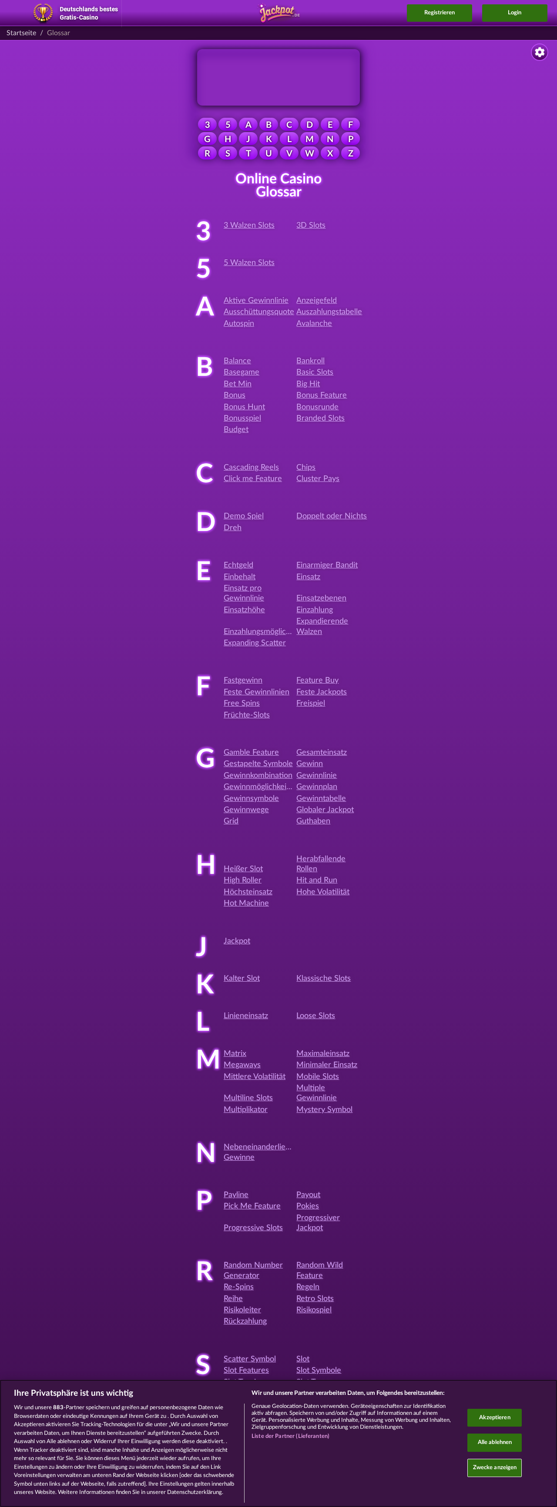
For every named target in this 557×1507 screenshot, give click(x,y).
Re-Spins (239, 1287)
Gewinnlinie (316, 776)
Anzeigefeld (316, 301)
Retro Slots (315, 1299)
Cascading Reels (251, 467)
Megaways (242, 1065)
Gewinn (309, 764)
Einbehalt (239, 577)
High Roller (243, 880)
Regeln (307, 1287)
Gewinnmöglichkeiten (261, 787)
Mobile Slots (317, 1077)
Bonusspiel (242, 418)
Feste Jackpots (321, 692)
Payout (308, 1195)
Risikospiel (314, 1310)
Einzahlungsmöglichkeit (263, 632)
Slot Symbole (318, 1370)
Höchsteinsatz (248, 892)
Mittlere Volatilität (254, 1077)
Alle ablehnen (495, 1442)
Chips (305, 467)
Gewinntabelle (321, 799)
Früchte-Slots (247, 715)
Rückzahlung (245, 1321)
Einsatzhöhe (244, 610)
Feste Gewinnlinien (256, 692)
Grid (231, 821)
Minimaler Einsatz (326, 1065)
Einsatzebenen (321, 598)
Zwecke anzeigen (495, 1467)
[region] (278, 1443)
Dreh (233, 528)
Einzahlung (314, 610)
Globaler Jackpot (325, 810)
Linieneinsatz (246, 1016)
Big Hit (308, 384)
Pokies (307, 1206)
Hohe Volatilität (322, 892)
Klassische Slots (323, 979)
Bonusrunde (317, 407)
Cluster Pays (317, 479)
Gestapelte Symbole (258, 764)
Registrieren (439, 13)
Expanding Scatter (255, 643)
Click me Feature (253, 479)
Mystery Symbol (324, 1110)
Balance (237, 361)
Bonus (234, 395)
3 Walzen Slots (249, 225)
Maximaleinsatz (322, 1054)
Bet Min (238, 384)
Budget (236, 430)
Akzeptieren (494, 1418)
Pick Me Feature (252, 1206)
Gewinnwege (246, 810)
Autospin (239, 324)
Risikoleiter (242, 1310)
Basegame (241, 372)
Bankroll (310, 361)
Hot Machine (246, 903)
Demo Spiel (244, 516)
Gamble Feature (251, 753)
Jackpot (237, 941)
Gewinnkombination (258, 776)
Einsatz (308, 577)
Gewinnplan (316, 787)
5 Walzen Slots (249, 263)
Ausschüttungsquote (259, 312)
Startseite (21, 33)
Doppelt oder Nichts (331, 516)
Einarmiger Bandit (327, 565)
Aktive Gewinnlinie (256, 301)
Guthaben (313, 821)
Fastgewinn (243, 680)
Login (514, 13)
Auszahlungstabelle (329, 312)
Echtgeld (238, 565)
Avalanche (314, 324)
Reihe (233, 1299)
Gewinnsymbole (251, 799)
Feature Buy (317, 680)
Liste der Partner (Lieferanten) (290, 1436)
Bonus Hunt (244, 407)
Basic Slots (314, 372)
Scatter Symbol (250, 1359)
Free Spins (242, 703)
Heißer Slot (243, 869)
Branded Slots (320, 418)
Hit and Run (316, 880)
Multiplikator (246, 1110)
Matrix (235, 1054)
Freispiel (310, 703)
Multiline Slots (248, 1098)
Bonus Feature (321, 395)
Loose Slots (315, 1016)
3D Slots (310, 225)
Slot (302, 1359)
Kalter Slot (242, 979)
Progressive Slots (253, 1228)
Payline (236, 1195)
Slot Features (246, 1370)
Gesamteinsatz (321, 753)
